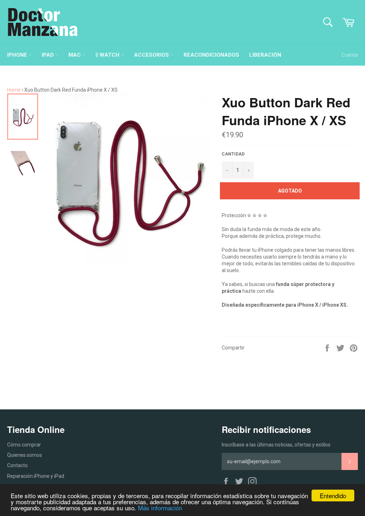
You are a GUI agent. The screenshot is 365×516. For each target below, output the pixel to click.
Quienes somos (24, 455)
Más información (160, 507)
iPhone (18, 55)
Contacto (17, 465)
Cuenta (349, 55)
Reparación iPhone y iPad (35, 476)
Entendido (333, 495)
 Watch (108, 55)
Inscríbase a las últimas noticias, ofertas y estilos (276, 445)
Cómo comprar (24, 445)
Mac (75, 55)
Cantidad (233, 154)
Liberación (265, 55)
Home (14, 90)
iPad (48, 55)
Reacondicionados (211, 55)
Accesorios (152, 55)
